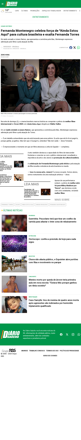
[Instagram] (73, 334)
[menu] (2, 4)
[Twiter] (67, 334)
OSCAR (18, 204)
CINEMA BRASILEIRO (42, 204)
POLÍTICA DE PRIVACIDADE (69, 351)
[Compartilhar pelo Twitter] (74, 47)
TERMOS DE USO (52, 351)
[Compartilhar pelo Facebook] (70, 47)
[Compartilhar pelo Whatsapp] (78, 47)
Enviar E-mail (4, 56)
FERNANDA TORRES (7, 204)
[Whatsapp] (79, 334)
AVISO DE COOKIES (50, 356)
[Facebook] (61, 334)
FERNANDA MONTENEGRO (57, 204)
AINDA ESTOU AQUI (27, 204)
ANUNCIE (24, 351)
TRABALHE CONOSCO (37, 351)
